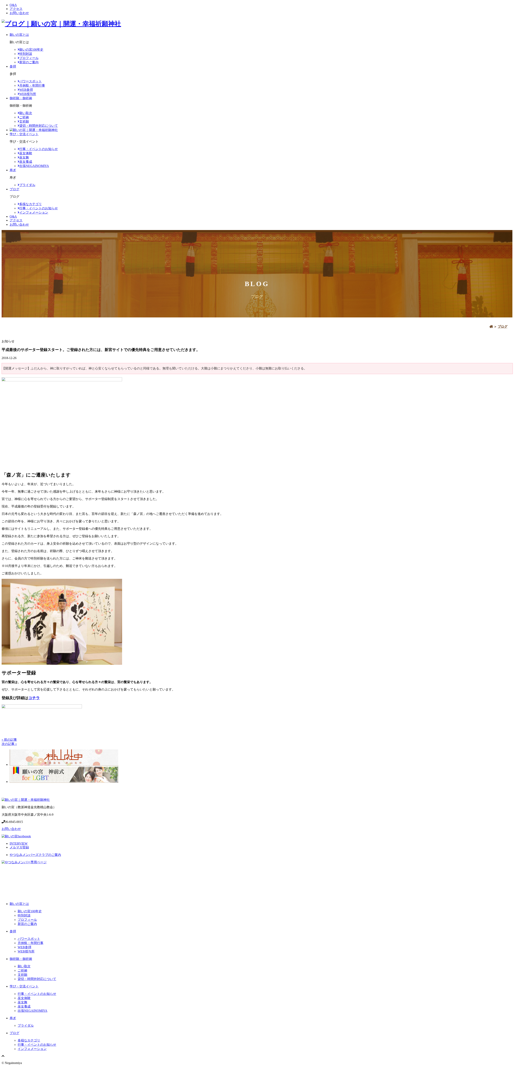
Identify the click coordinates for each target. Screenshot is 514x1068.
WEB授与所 (27, 94)
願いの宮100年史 (31, 49)
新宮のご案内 (29, 62)
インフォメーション (33, 212)
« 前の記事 (9, 739)
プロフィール (29, 58)
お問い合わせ (19, 13)
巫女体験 (25, 153)
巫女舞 (24, 157)
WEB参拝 (26, 89)
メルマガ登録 (19, 847)
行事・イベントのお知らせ (38, 149)
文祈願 (24, 121)
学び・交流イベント (24, 134)
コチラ (34, 698)
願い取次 (25, 113)
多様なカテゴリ (30, 204)
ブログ (14, 189)
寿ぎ (13, 170)
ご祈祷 (24, 117)
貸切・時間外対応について (38, 125)
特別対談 (25, 53)
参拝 (13, 66)
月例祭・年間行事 (32, 85)
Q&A (13, 5)
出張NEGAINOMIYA (34, 166)
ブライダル (27, 185)
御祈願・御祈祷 (21, 98)
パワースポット (30, 81)
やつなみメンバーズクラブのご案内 (35, 854)
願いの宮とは (19, 34)
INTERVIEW (19, 843)
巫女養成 (25, 161)
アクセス (16, 8)
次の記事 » (9, 744)
